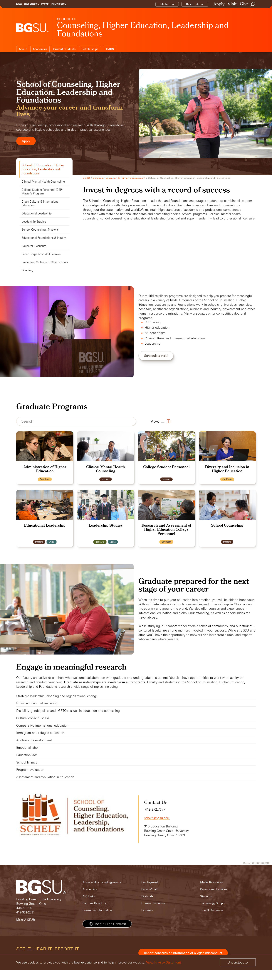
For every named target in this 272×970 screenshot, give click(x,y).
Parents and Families (213, 889)
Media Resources (211, 882)
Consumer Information (97, 910)
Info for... (165, 4)
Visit (232, 4)
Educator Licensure (34, 246)
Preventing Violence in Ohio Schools (45, 262)
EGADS (109, 49)
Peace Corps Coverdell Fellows (41, 254)
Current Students (64, 49)
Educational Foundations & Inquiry (44, 237)
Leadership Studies (34, 221)
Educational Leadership (37, 213)
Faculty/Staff (149, 889)
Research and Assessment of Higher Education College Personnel (166, 530)
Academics (40, 49)
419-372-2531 (25, 912)
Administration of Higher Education (44, 469)
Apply (218, 4)
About (23, 49)
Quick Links (193, 4)
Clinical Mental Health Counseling (43, 181)
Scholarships (90, 49)
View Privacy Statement (163, 962)
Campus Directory (94, 903)
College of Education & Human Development (119, 178)
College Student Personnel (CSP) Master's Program (42, 191)
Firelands (147, 896)
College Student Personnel (166, 467)
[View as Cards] (168, 421)
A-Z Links (89, 896)
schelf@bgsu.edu (156, 818)
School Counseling (227, 526)
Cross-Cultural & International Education (40, 203)
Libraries (147, 910)
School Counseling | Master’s (40, 229)
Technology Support (213, 903)
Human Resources (153, 903)
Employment (149, 882)
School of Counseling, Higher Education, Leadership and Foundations (43, 169)
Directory (27, 270)
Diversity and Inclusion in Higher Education (227, 469)
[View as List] (162, 421)
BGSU (86, 178)
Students (206, 896)
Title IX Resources (212, 910)
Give (244, 4)
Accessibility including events (102, 882)
